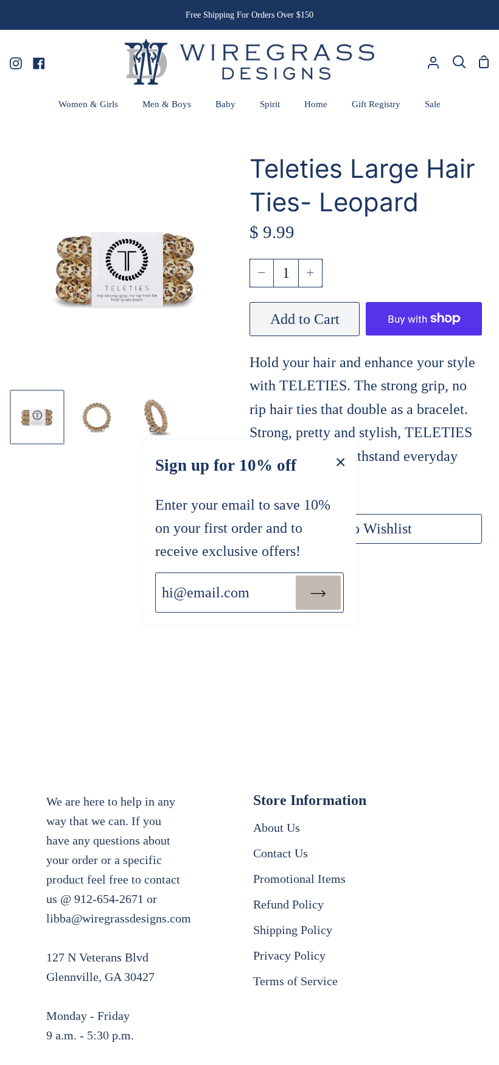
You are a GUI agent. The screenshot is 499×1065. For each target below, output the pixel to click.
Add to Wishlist (365, 528)
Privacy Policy (289, 955)
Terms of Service (295, 981)
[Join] (318, 592)
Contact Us (280, 853)
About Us (276, 827)
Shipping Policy (292, 930)
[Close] (341, 461)
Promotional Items (299, 878)
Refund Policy (288, 904)
